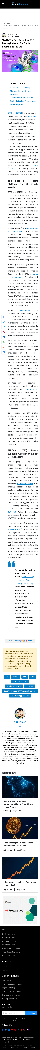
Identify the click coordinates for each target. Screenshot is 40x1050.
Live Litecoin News (9, 955)
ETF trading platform (20, 695)
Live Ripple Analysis (9, 998)
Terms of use (7, 1046)
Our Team (23, 1047)
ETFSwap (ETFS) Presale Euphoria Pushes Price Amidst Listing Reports (23, 101)
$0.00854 (12, 512)
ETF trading (32, 116)
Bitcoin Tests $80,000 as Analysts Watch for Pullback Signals (18, 844)
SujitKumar (14, 36)
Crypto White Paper (9, 988)
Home (3, 23)
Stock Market (7, 981)
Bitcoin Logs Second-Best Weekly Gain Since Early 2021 (19, 883)
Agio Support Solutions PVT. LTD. (13, 1039)
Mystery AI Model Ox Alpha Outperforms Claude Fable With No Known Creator (18, 804)
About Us (14, 1047)
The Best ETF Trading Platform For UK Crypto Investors (20, 91)
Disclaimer (30, 1046)
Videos (4, 966)
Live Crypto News (8, 934)
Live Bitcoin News (8, 938)
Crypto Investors (20, 681)
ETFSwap (30, 686)
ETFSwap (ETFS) (15, 113)
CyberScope (24, 310)
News (8, 23)
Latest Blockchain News (11, 948)
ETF (32, 677)
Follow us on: (20, 640)
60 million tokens (25, 483)
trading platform (14, 686)
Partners (5, 970)
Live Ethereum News (9, 941)
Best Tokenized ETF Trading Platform (20, 691)
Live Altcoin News (8, 945)
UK (7, 677)
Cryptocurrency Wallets (11, 995)
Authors (32, 1047)
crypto (16, 677)
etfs (25, 677)
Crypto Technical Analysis (12, 984)
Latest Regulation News (11, 952)
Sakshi (5, 811)
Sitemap (6, 1047)
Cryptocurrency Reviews (11, 991)
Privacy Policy (19, 1046)
